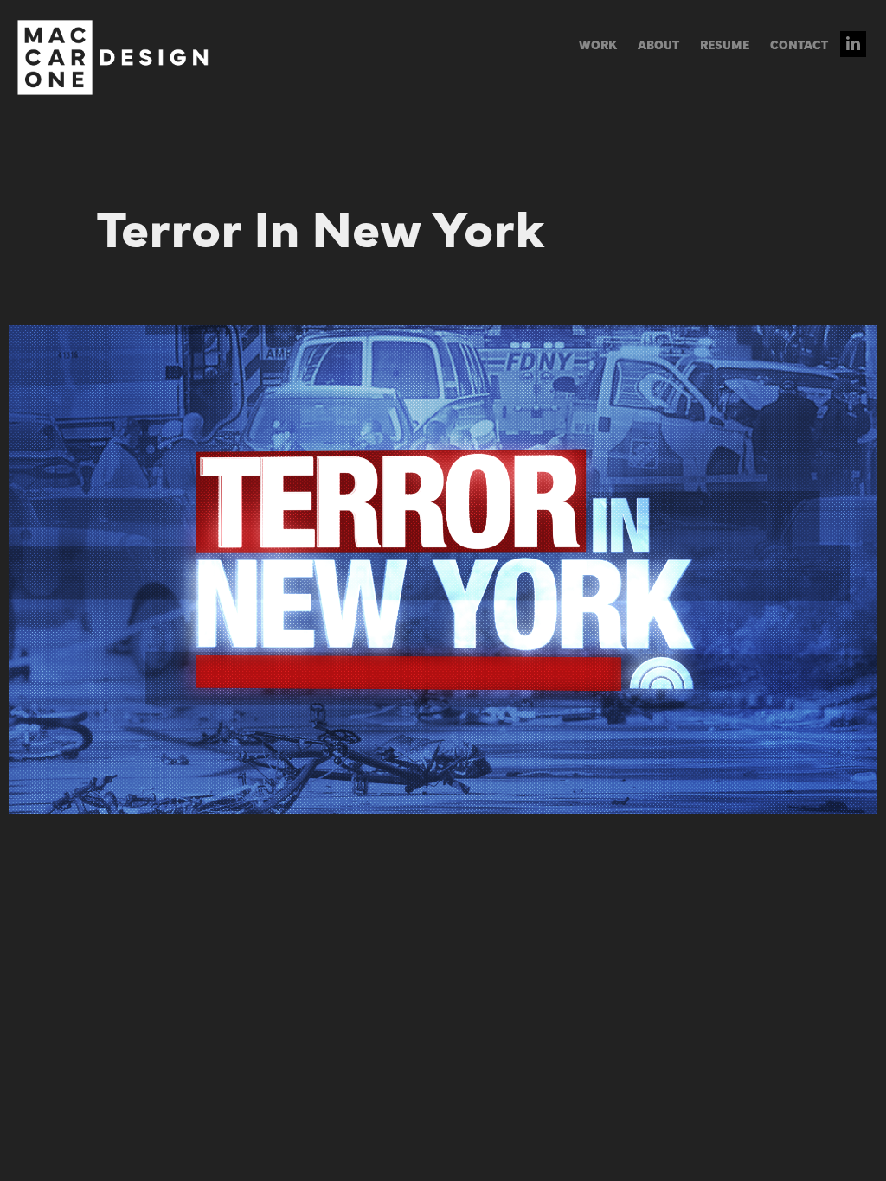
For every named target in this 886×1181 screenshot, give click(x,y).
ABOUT (658, 44)
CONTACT (799, 44)
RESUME (724, 44)
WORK (598, 44)
